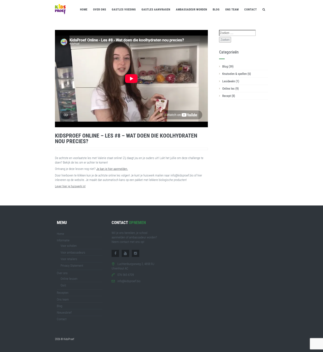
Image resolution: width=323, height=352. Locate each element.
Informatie (63, 240)
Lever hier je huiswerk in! (70, 186)
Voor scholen (69, 246)
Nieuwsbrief (64, 312)
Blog (216, 9)
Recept (228, 96)
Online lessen (69, 279)
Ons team (232, 9)
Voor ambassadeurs (73, 252)
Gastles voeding (124, 9)
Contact (250, 9)
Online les (230, 88)
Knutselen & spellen (236, 74)
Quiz (63, 285)
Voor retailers (69, 259)
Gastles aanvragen (155, 9)
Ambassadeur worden (191, 9)
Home (83, 9)
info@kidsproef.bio (128, 281)
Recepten (62, 293)
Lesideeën (230, 81)
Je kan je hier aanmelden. (112, 169)
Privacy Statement (72, 265)
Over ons (99, 9)
